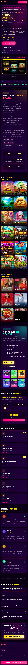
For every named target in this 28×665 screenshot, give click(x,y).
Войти (14, 2)
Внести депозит (14, 420)
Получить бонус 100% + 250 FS (14, 636)
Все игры (3, 179)
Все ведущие (5, 276)
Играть (22, 660)
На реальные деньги (10, 366)
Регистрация (22, 2)
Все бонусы (7, 47)
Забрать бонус (8, 43)
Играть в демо (8, 362)
